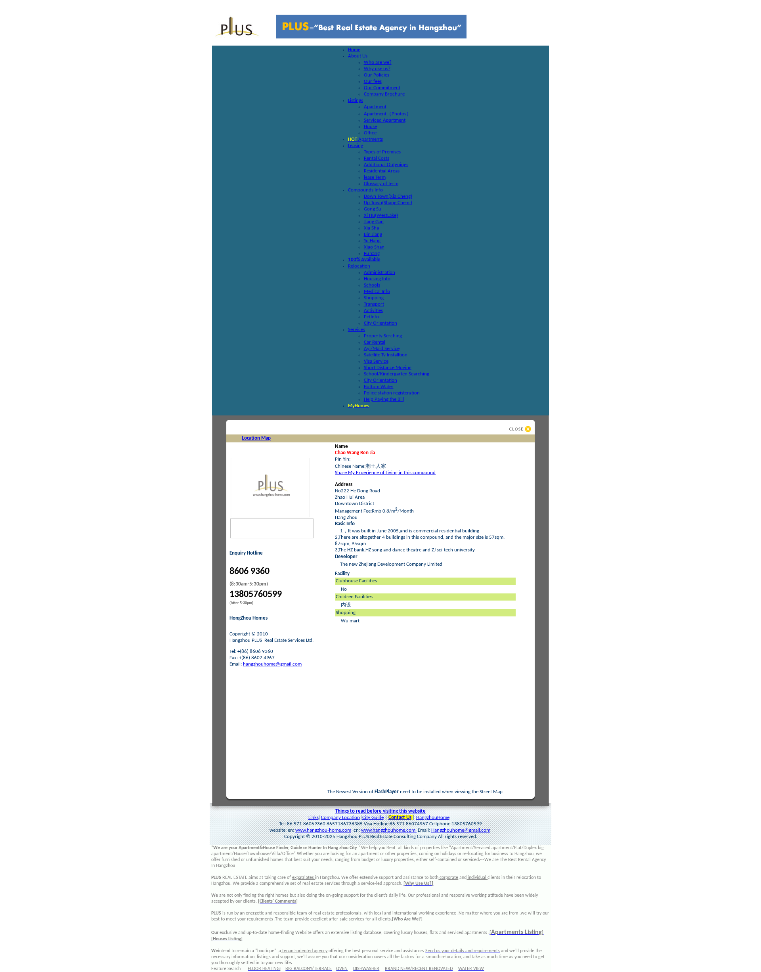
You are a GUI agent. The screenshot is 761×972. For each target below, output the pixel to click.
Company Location (340, 817)
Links (313, 817)
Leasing (355, 145)
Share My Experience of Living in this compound (385, 472)
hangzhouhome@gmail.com (272, 664)
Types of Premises (382, 152)
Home (354, 49)
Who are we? (378, 62)
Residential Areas (382, 171)
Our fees (373, 81)
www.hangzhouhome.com (389, 830)
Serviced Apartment (384, 120)
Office (370, 133)
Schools (372, 285)
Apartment (375, 106)
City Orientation (380, 323)
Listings (355, 100)
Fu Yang (372, 253)
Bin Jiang (373, 234)
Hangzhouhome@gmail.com (460, 830)
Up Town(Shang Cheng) (388, 202)
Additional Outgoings (386, 164)
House (370, 126)
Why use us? (377, 68)
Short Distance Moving (387, 367)
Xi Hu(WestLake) (381, 215)
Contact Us (399, 817)
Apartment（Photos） (387, 114)
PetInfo (371, 317)
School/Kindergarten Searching (396, 374)
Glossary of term (381, 183)
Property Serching (383, 336)
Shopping (374, 297)
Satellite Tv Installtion (385, 355)
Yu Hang (372, 240)
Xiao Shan (374, 247)
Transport (374, 304)
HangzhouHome (432, 817)
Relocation (359, 266)
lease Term (375, 177)
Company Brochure (384, 94)
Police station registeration (392, 393)
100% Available (364, 259)
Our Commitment (382, 87)
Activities (373, 310)
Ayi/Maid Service (382, 348)
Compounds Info (365, 190)
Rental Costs (376, 158)
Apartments (365, 139)
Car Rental (374, 342)
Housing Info (377, 278)
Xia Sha (371, 228)
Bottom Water (379, 386)
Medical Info (377, 291)
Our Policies (376, 75)
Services (356, 329)
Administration (379, 272)
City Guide (373, 817)
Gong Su (372, 209)
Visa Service (376, 361)
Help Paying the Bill (384, 399)
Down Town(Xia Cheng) (388, 196)
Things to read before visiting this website (380, 811)
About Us (357, 56)
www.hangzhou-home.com (323, 830)
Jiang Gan (374, 221)
